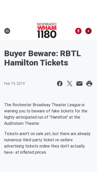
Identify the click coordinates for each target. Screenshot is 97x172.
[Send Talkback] (78, 31)
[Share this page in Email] (79, 83)
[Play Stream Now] (88, 31)
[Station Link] (47, 31)
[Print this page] (89, 83)
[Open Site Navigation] (7, 31)
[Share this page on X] (69, 83)
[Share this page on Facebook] (59, 83)
